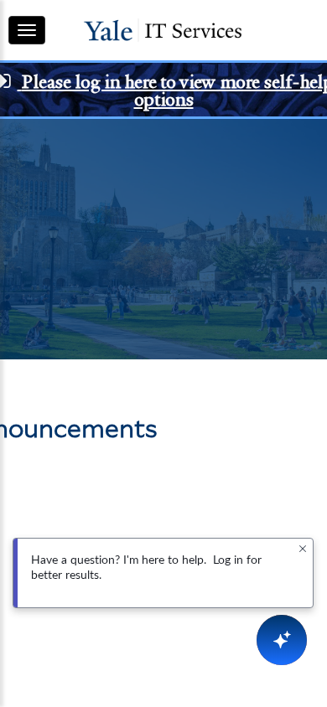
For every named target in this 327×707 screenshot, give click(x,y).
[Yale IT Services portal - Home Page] (162, 30)
